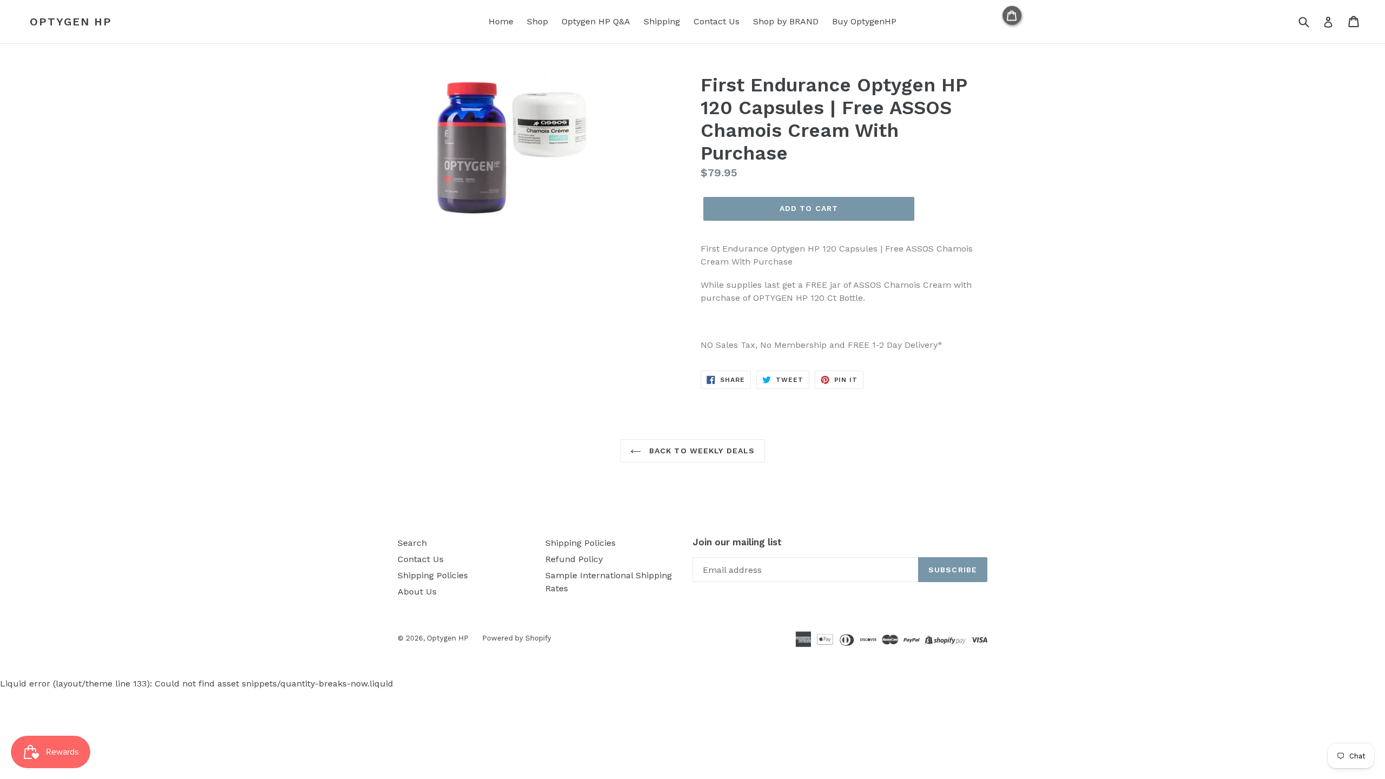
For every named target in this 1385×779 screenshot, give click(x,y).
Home (501, 21)
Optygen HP (71, 21)
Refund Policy (574, 559)
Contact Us (717, 21)
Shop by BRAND (786, 21)
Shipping (662, 21)
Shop (537, 21)
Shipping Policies (433, 575)
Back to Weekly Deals (701, 450)
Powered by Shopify (516, 638)
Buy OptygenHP (864, 21)
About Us (417, 591)
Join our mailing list (737, 542)
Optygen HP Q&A (596, 21)
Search (412, 543)
